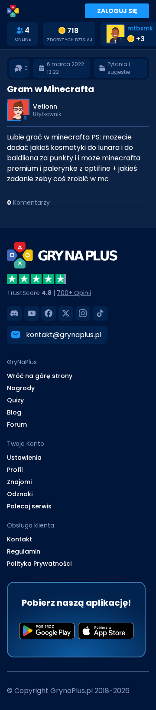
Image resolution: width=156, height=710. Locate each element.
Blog (14, 412)
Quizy (15, 400)
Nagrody (21, 388)
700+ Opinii (74, 293)
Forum (17, 424)
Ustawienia (24, 457)
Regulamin (23, 551)
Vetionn (45, 106)
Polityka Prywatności (39, 563)
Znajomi (19, 482)
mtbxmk (140, 28)
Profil (15, 469)
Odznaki (19, 494)
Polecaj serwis (29, 506)
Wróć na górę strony (39, 376)
